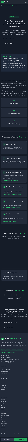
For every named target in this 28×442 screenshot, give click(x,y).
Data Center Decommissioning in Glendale (11, 194)
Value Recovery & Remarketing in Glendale (11, 207)
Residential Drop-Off (5, 378)
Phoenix (3, 399)
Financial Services (5, 391)
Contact (3, 427)
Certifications (4, 421)
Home (3, 5)
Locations (8, 5)
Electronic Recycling (5, 369)
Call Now (8, 439)
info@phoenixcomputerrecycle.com (11, 359)
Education (3, 389)
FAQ (2, 419)
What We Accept (5, 415)
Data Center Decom (5, 375)
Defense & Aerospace (6, 393)
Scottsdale (3, 401)
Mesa (2, 405)
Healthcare (3, 385)
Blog (2, 417)
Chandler (3, 407)
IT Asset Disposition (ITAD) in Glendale (10, 180)
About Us (3, 425)
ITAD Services (4, 373)
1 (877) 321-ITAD (6, 357)
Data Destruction (4, 371)
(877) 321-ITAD (9, 43)
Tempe (2, 403)
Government (4, 387)
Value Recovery (4, 377)
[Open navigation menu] (26, 2)
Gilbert (2, 409)
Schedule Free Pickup (11, 39)
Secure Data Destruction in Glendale (10, 166)
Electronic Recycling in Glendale (9, 151)
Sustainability (4, 423)
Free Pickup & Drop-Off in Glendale (10, 221)
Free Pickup (21, 439)
